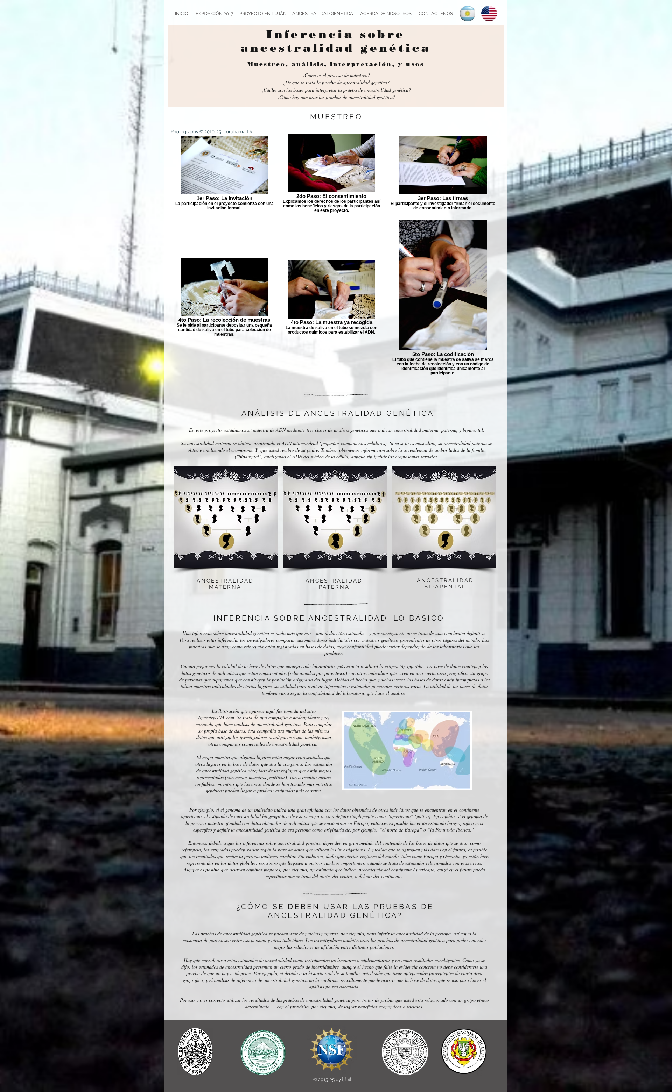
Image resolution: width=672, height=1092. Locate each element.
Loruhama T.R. (238, 131)
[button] (226, 517)
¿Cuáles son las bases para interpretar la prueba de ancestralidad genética (336, 89)
